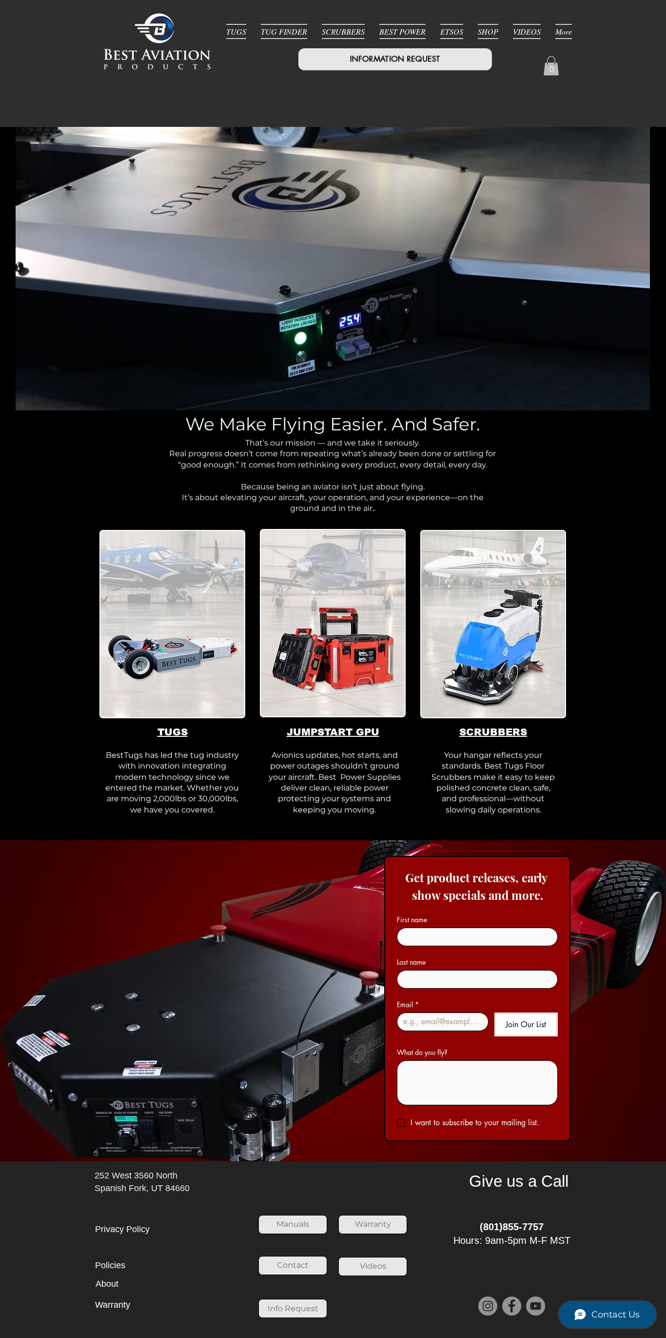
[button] (551, 65)
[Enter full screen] (646, 397)
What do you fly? (422, 1052)
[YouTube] (535, 1306)
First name (412, 919)
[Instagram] (487, 1306)
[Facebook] (511, 1306)
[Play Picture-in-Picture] (630, 397)
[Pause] (19, 397)
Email (408, 1004)
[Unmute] (35, 397)
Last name (411, 962)
